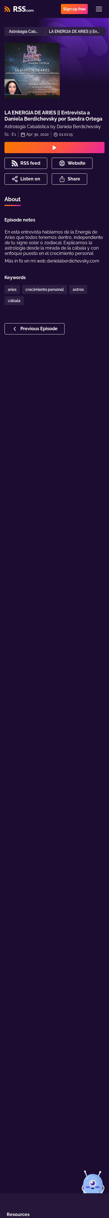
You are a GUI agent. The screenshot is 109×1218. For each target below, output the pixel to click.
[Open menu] (99, 9)
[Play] (54, 147)
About (12, 199)
